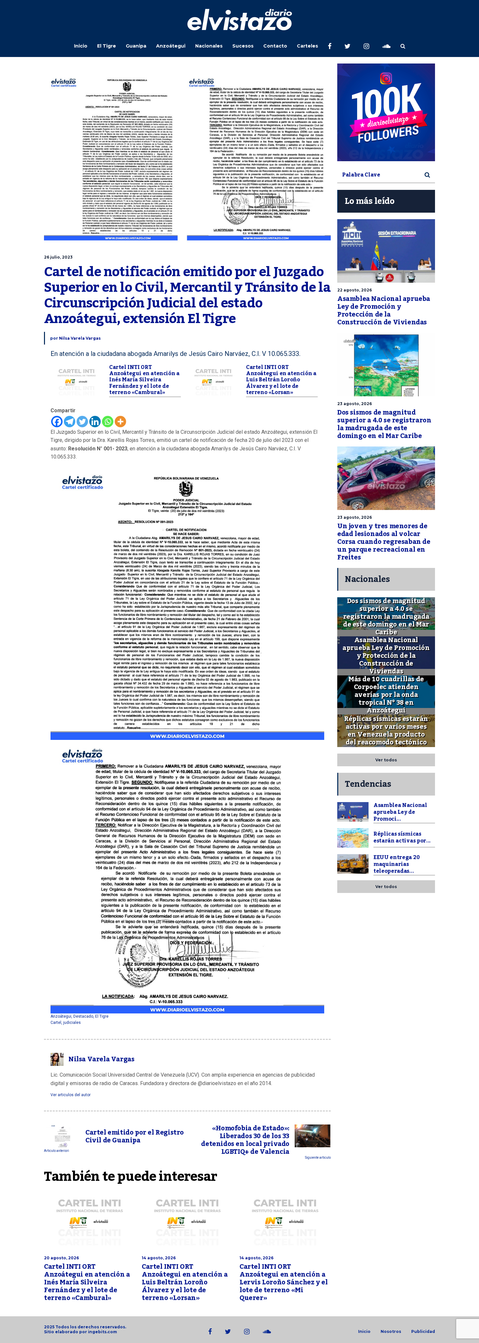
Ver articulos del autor (71, 1095)
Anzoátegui (170, 46)
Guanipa (136, 46)
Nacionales (209, 46)
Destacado (83, 1016)
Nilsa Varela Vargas (80, 338)
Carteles (307, 46)
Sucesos (243, 46)
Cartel (56, 1022)
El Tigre (106, 46)
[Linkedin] (95, 421)
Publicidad (423, 1331)
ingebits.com (102, 1331)
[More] (120, 421)
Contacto (275, 46)
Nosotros (391, 1331)
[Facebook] (57, 421)
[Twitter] (82, 421)
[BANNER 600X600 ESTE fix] (386, 112)
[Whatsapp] (107, 421)
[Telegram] (69, 421)
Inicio (80, 46)
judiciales (72, 1022)
